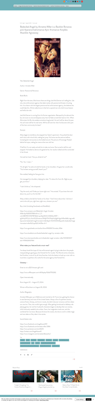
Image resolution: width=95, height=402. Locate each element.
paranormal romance (25, 343)
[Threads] (73, 1)
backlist (37, 343)
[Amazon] (75, 1)
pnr (32, 343)
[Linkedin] (80, 1)
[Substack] (64, 1)
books (28, 340)
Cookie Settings (80, 399)
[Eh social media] (82, 1)
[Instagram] (71, 1)
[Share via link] (31, 354)
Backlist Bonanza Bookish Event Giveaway (29, 346)
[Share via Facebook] (20, 354)
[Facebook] (68, 1)
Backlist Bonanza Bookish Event (48, 343)
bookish (22, 340)
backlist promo (56, 346)
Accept (88, 399)
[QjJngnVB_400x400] (66, 1)
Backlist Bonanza (23, 349)
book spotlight (41, 340)
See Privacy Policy (44, 400)
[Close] (93, 399)
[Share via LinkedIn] (28, 354)
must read (34, 340)
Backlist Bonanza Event (45, 346)
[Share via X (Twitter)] (24, 354)
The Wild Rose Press (64, 340)
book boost (49, 340)
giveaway (55, 340)
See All (80, 367)
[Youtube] (77, 1)
